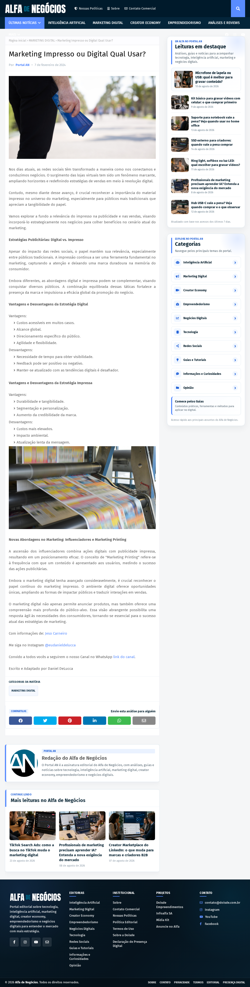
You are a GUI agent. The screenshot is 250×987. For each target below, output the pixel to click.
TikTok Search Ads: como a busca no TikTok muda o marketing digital (32, 850)
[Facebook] (14, 942)
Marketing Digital (81, 909)
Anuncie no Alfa (167, 926)
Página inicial (17, 40)
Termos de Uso (123, 929)
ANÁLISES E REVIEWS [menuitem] (224, 23)
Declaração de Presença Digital (130, 944)
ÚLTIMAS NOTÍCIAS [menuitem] (23, 23)
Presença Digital (234, 982)
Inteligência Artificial (84, 902)
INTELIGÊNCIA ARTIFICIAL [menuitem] (66, 23)
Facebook (212, 924)
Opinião (75, 965)
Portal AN (23, 65)
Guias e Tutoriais (81, 948)
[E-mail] (47, 942)
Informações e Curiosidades (79, 957)
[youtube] (242, 35)
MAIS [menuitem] (12, 35)
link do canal (124, 657)
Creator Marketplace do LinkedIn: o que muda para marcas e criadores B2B (131, 850)
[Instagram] (25, 942)
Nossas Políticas (91, 8)
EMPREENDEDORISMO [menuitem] (184, 23)
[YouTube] (36, 942)
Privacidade (182, 982)
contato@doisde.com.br (222, 902)
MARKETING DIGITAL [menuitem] (108, 23)
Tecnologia (77, 935)
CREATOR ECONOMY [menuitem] (145, 23)
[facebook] (227, 35)
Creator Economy (81, 915)
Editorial (213, 982)
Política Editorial (125, 922)
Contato (165, 982)
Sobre (115, 8)
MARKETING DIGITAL (42, 40)
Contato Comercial (142, 8)
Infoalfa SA (164, 913)
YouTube (211, 917)
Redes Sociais (79, 942)
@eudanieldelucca (60, 645)
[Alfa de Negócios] (35, 896)
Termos (198, 982)
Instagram (212, 909)
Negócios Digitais (81, 929)
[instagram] (235, 35)
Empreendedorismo (83, 922)
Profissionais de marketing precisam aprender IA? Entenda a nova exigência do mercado (81, 852)
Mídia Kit (162, 920)
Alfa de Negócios (26, 982)
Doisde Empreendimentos (169, 905)
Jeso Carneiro (56, 633)
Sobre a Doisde (124, 935)
